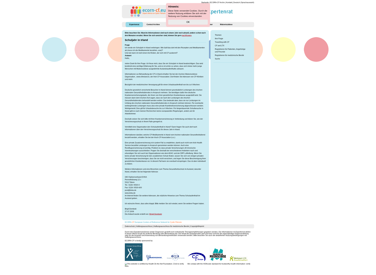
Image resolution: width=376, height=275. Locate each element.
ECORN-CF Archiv (217, 2)
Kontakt (229, 2)
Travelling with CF (222, 42)
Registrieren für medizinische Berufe (229, 55)
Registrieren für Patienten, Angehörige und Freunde (230, 50)
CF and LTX (219, 46)
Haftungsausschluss (144, 226)
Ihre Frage (219, 39)
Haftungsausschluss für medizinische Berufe (171, 226)
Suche (217, 59)
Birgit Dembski (155, 214)
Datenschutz (130, 226)
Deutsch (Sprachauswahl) (243, 2)
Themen (218, 35)
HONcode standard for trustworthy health (219, 264)
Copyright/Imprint (197, 226)
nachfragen (186, 35)
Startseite (205, 2)
